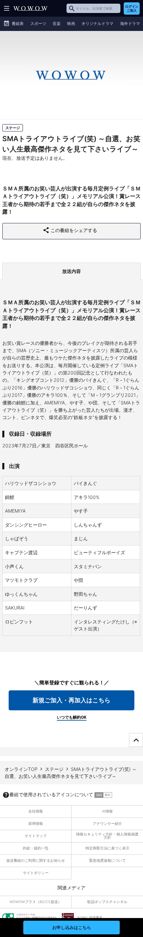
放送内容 (71, 271)
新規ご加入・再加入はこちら (71, 700)
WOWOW (30, 8)
